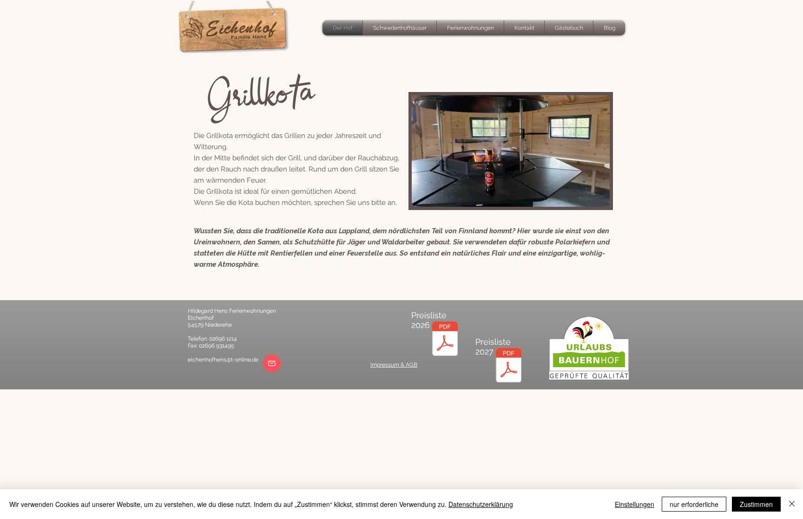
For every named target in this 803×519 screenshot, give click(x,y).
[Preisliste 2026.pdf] (445, 340)
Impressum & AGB (393, 364)
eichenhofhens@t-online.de (223, 359)
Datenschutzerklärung (480, 504)
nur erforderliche (694, 504)
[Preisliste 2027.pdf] (509, 366)
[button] (598, 196)
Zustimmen (756, 504)
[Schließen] (791, 504)
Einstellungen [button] (634, 504)
